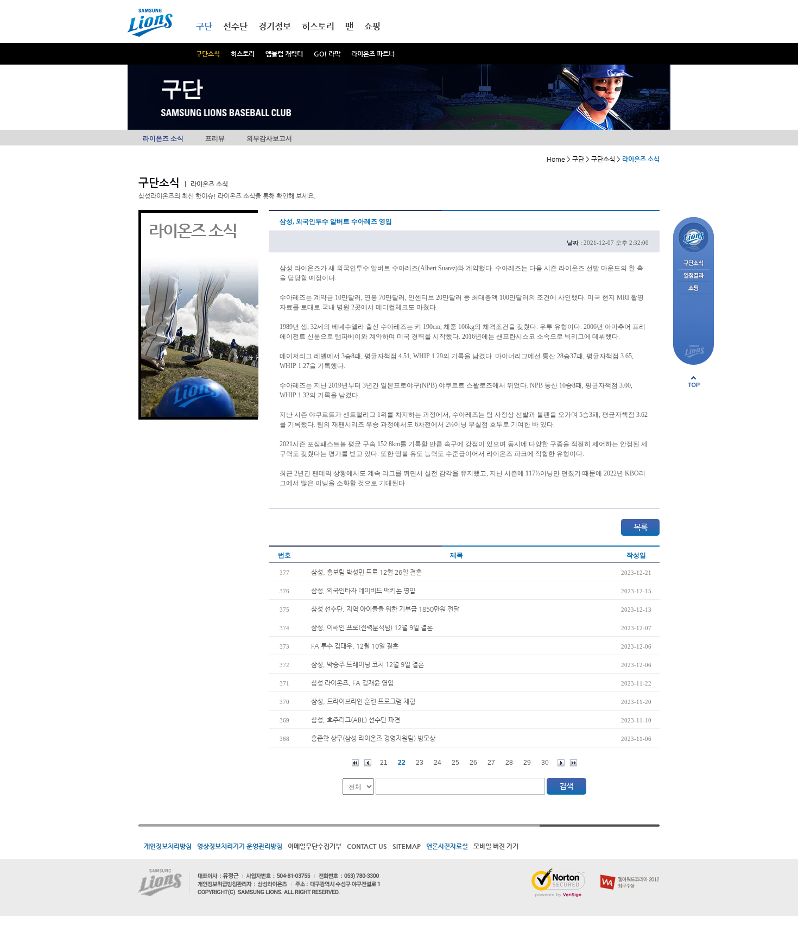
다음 (561, 763)
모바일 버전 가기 (495, 846)
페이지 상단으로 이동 (694, 381)
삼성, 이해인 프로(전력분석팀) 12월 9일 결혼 (372, 627)
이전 (368, 763)
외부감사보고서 (269, 138)
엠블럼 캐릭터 (284, 54)
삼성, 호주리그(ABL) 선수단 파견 (355, 720)
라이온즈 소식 (163, 138)
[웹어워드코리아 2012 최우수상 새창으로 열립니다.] (630, 872)
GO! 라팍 (327, 54)
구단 (204, 26)
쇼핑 (372, 26)
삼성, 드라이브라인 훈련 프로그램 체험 (363, 701)
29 (527, 762)
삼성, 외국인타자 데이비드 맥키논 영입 (363, 590)
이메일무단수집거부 (314, 846)
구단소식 (208, 54)
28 (509, 762)
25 (455, 762)
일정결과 (693, 276)
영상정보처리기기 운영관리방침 (239, 846)
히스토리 (243, 54)
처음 (355, 763)
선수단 (235, 26)
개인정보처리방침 (168, 846)
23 (419, 762)
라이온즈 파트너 (373, 54)
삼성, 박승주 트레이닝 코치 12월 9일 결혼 (367, 664)
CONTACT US (367, 846)
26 (473, 762)
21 (384, 762)
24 (437, 762)
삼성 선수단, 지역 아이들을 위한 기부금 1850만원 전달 (385, 609)
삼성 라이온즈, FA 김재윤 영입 (352, 683)
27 (491, 762)
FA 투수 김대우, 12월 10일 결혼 (354, 646)
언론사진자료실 (447, 846)
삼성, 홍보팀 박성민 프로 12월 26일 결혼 (366, 572)
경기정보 (274, 26)
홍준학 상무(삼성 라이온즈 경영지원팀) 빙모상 (373, 738)
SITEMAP (406, 846)
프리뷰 (215, 138)
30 (545, 762)
